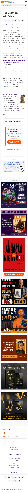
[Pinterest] (15, 481)
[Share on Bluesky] (15, 20)
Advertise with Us (14, 460)
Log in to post (9, 123)
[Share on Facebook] (5, 20)
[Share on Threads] (12, 20)
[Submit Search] (25, 5)
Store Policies (14, 449)
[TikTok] (9, 481)
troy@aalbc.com (14, 465)
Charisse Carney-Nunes (10, 94)
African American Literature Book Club (11, 489)
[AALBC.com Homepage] (7, 2)
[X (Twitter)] (15, 477)
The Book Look (14, 110)
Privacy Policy (14, 447)
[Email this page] (22, 20)
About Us (14, 445)
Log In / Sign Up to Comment (14, 142)
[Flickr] (19, 481)
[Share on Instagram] (8, 20)
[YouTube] (9, 477)
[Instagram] (5, 477)
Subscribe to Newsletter (14, 458)
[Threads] (19, 477)
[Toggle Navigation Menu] (26, 2)
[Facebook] (12, 477)
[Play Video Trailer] (14, 255)
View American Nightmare (14, 274)
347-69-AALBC (15, 467)
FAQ (14, 463)
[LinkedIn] (12, 481)
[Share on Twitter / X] (19, 20)
